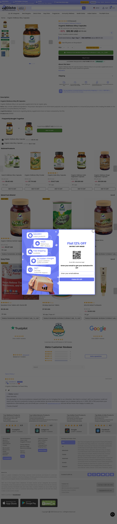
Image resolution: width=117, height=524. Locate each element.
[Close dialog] (93, 230)
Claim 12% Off (77, 279)
